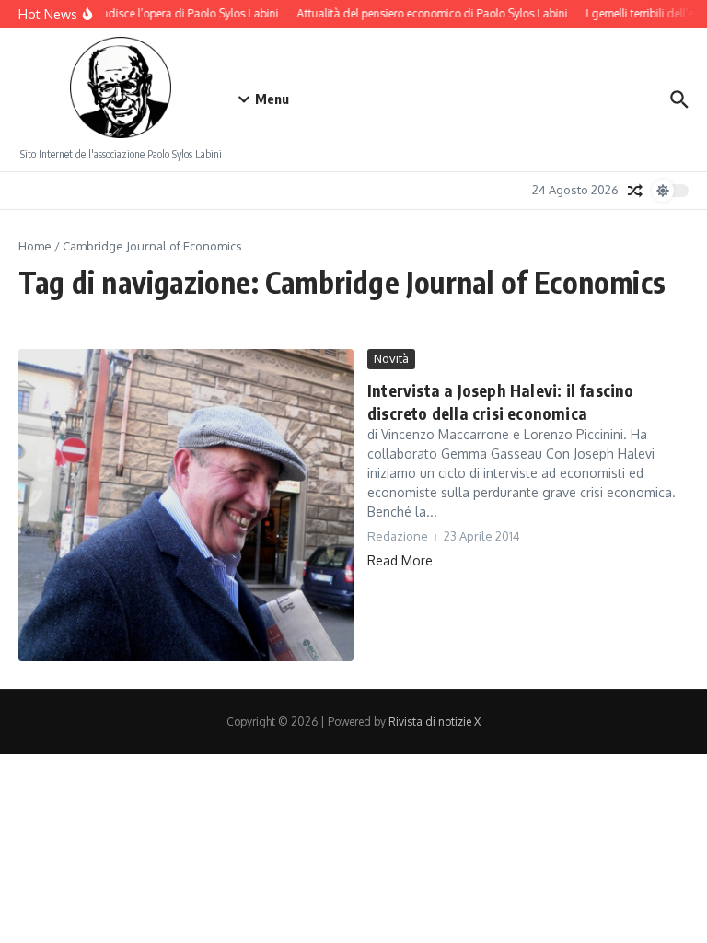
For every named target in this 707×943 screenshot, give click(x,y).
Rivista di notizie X (434, 721)
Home (35, 246)
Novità (391, 358)
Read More (400, 560)
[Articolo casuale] (635, 190)
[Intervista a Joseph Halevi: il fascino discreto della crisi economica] (186, 505)
